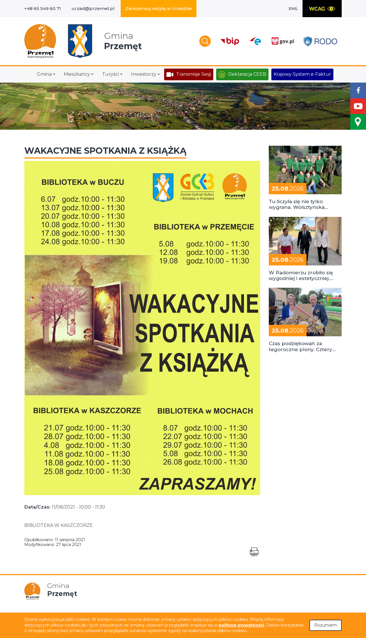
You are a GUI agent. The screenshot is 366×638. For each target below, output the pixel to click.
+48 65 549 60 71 (42, 8)
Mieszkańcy (77, 74)
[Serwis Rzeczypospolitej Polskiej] (282, 41)
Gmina (44, 74)
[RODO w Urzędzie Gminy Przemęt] (320, 41)
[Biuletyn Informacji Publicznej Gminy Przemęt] (229, 41)
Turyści (110, 74)
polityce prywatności (241, 625)
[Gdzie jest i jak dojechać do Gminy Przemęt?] (358, 122)
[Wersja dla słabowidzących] (322, 8)
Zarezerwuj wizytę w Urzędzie (158, 8)
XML (293, 8)
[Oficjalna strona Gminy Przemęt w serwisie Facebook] (358, 90)
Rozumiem (325, 625)
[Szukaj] (205, 41)
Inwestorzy (143, 74)
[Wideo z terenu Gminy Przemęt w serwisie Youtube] (358, 106)
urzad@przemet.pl (93, 8)
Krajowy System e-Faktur (302, 74)
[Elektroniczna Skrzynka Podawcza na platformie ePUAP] (255, 41)
